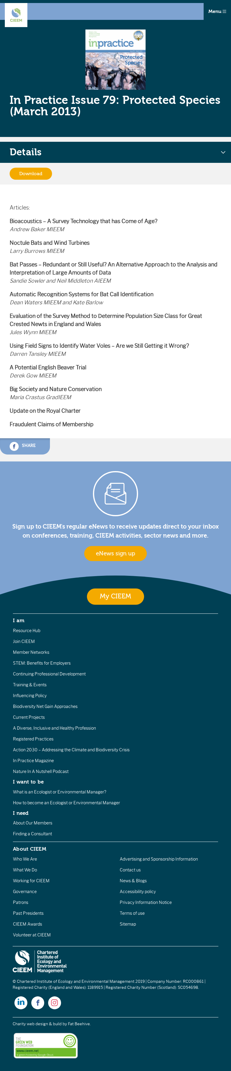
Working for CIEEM (31, 880)
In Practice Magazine (33, 760)
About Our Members (32, 823)
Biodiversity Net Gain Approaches (45, 706)
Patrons (20, 902)
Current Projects (29, 717)
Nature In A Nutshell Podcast (41, 771)
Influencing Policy (30, 695)
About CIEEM (29, 849)
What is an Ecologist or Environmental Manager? (59, 792)
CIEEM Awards (27, 924)
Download (30, 173)
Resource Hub (26, 630)
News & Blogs (133, 880)
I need (21, 813)
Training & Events (30, 685)
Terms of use (132, 913)
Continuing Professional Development (49, 674)
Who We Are (25, 859)
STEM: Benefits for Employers (42, 663)
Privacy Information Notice (146, 902)
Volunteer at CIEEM (32, 935)
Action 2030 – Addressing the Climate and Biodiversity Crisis (71, 750)
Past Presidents (28, 913)
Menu (215, 11)
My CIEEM (115, 596)
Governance (25, 891)
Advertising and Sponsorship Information (159, 859)
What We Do (25, 870)
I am (18, 620)
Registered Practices (33, 739)
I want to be (28, 782)
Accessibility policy (138, 891)
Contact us (130, 870)
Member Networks (31, 652)
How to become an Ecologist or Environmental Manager (66, 803)
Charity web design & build (37, 1024)
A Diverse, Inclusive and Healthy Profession (54, 728)
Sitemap (128, 924)
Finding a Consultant (32, 834)
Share (28, 445)
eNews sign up (115, 553)
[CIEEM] (16, 15)
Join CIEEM (24, 641)
